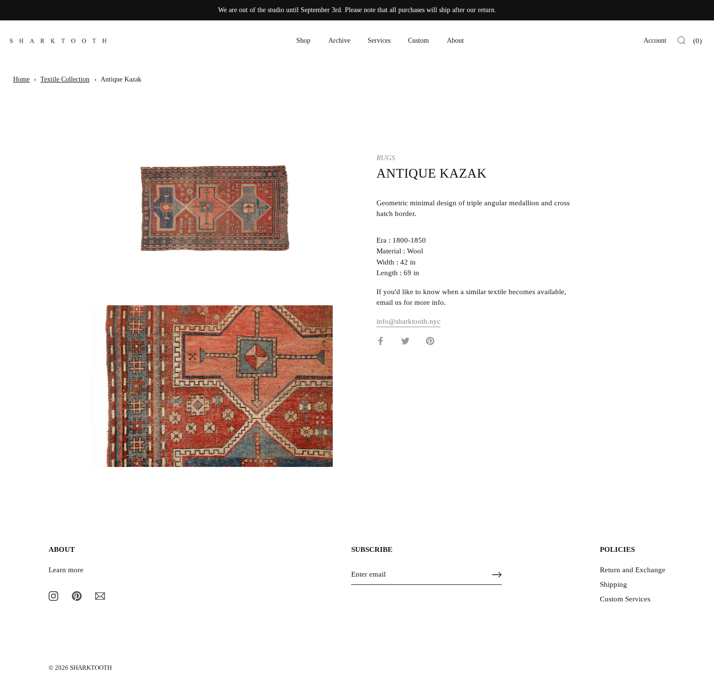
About (455, 40)
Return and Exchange (632, 570)
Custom (418, 40)
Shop (303, 40)
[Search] (682, 40)
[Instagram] (53, 595)
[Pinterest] (77, 595)
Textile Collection (64, 79)
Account (655, 40)
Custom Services (625, 599)
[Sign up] (497, 575)
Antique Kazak (121, 79)
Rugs (385, 158)
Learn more (66, 570)
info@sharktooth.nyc (408, 321)
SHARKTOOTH (91, 667)
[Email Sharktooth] (100, 595)
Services (379, 40)
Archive (339, 40)
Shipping (613, 584)
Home (21, 79)
